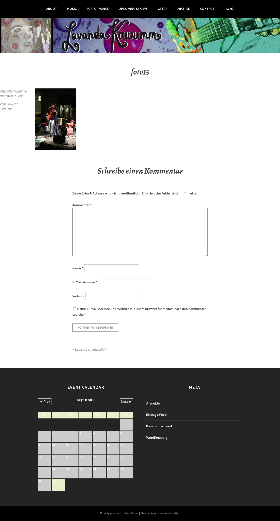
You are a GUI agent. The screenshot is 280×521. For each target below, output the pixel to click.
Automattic (172, 513)
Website (78, 296)
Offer (162, 9)
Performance (98, 9)
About (51, 9)
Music (72, 9)
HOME (229, 9)
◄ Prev (45, 401)
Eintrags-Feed (156, 415)
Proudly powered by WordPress (119, 513)
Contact (207, 9)
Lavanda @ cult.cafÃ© (90, 349)
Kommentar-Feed (159, 426)
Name (77, 268)
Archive (184, 9)
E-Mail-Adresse (84, 282)
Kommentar (82, 205)
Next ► (126, 401)
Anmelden (154, 403)
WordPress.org (156, 438)
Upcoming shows (133, 9)
